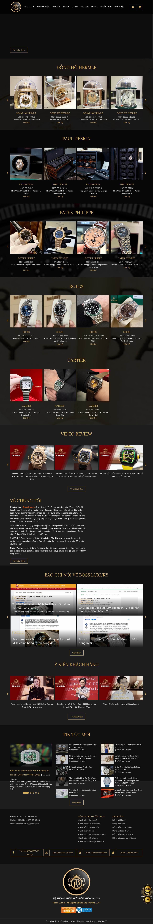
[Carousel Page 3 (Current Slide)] (33, 793)
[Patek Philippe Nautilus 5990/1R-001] (127, 237)
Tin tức (94, 7)
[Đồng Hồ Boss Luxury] (16, 7)
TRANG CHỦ (29, 7)
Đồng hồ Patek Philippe (122, 834)
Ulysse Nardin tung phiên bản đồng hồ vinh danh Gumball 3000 (128, 791)
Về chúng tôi (25, 500)
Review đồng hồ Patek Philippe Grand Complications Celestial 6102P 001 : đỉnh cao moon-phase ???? (121, 476)
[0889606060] (147, 888)
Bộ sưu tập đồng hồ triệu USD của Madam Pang (128, 746)
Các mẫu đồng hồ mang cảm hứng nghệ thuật (82, 791)
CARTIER (77, 360)
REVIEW (66, 7)
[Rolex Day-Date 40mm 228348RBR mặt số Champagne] (60, 311)
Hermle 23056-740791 (59, 120)
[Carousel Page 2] (28, 793)
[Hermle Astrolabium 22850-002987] (26, 92)
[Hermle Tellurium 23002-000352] (93, 92)
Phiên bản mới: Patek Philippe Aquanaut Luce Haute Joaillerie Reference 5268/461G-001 (127, 780)
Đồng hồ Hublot (119, 820)
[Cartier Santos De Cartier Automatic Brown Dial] (93, 385)
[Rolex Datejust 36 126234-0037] (93, 311)
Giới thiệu (119, 7)
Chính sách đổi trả (86, 831)
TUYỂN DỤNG (106, 7)
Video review (76, 434)
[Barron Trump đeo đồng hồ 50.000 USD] (31, 755)
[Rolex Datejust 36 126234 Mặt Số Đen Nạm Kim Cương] (127, 311)
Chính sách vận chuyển (88, 827)
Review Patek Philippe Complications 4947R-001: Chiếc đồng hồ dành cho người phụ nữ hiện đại (32, 476)
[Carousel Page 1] (23, 793)
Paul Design (77, 138)
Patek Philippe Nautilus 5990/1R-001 (126, 264)
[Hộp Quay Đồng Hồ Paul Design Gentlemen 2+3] (60, 164)
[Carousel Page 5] (38, 793)
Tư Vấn (75, 7)
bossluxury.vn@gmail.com (27, 823)
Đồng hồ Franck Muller (122, 831)
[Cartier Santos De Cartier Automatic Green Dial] (60, 385)
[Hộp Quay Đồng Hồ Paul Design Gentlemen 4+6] (127, 164)
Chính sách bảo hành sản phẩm (92, 834)
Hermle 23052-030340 (126, 120)
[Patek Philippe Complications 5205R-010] (26, 237)
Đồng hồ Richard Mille (122, 827)
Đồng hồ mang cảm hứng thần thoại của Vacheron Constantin (126, 757)
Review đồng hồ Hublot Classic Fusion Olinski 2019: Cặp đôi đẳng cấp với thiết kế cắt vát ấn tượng (76, 476)
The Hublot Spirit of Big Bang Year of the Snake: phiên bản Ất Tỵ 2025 (82, 779)
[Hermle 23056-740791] (60, 92)
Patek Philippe (76, 212)
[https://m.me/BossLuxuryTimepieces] (147, 899)
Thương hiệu (43, 7)
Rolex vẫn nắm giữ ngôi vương (80, 767)
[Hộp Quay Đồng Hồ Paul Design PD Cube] (93, 164)
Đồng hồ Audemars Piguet (124, 838)
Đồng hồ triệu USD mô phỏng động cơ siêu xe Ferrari (82, 746)
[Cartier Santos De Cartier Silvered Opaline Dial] (26, 385)
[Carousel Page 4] (36, 793)
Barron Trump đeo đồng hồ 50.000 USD (30, 770)
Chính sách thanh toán (88, 820)
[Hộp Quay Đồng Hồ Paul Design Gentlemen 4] (26, 164)
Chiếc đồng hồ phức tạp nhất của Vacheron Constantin (127, 768)
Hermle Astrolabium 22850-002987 (26, 120)
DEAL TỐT (56, 7)
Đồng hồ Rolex (118, 823)
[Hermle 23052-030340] (127, 92)
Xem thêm (76, 653)
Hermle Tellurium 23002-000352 (93, 120)
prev (7, 100)
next (145, 100)
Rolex (76, 286)
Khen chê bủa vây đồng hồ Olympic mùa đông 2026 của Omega (82, 757)
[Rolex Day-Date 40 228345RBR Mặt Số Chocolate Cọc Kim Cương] (26, 311)
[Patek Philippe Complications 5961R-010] (93, 237)
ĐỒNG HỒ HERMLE (76, 67)
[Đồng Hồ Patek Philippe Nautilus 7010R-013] (60, 237)
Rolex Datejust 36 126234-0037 (93, 338)
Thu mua (85, 7)
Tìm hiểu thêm (19, 50)
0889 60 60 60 (30, 816)
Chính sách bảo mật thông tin (91, 841)
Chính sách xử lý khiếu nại (89, 823)
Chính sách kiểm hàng (88, 838)
